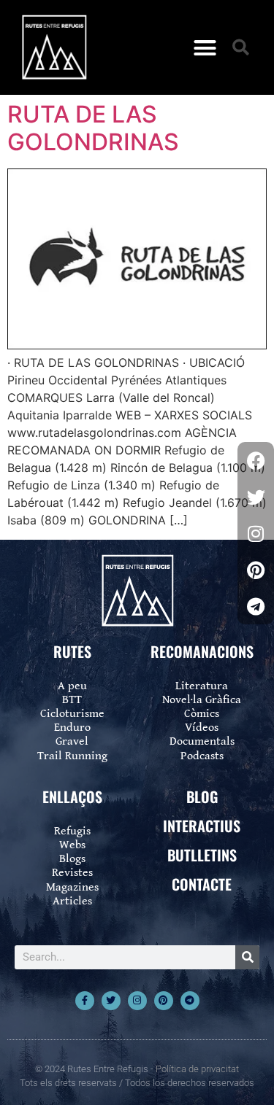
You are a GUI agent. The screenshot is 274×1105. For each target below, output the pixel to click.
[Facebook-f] (84, 1000)
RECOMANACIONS (202, 651)
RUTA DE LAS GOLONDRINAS (93, 128)
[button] (204, 47)
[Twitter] (111, 1000)
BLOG (202, 796)
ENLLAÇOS (72, 796)
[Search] (247, 957)
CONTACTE (202, 884)
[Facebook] (255, 460)
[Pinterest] (163, 1000)
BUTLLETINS (202, 855)
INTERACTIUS (201, 826)
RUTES (72, 651)
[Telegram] (189, 1000)
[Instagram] (137, 1000)
